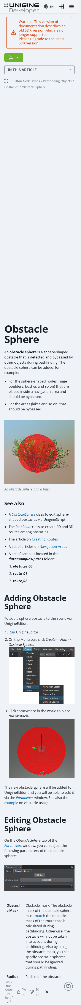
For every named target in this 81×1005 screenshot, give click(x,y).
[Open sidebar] (13, 57)
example (11, 802)
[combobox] (49, 6)
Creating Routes (45, 539)
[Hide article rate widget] (46, 991)
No (37, 992)
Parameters (24, 797)
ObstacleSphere (23, 514)
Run (12, 632)
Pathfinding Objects (57, 81)
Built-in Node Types (25, 81)
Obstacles (11, 87)
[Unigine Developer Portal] (21, 7)
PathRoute (23, 526)
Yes (24, 992)
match (40, 915)
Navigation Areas (53, 546)
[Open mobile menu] (71, 6)
